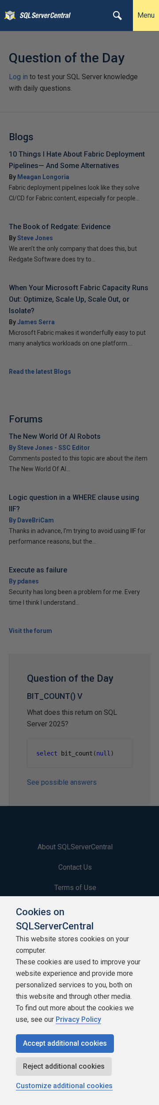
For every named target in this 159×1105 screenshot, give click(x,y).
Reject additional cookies (64, 1066)
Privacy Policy (78, 1019)
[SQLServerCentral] (7, 15)
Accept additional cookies (65, 1043)
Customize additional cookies (64, 1086)
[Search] (117, 15)
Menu (146, 15)
